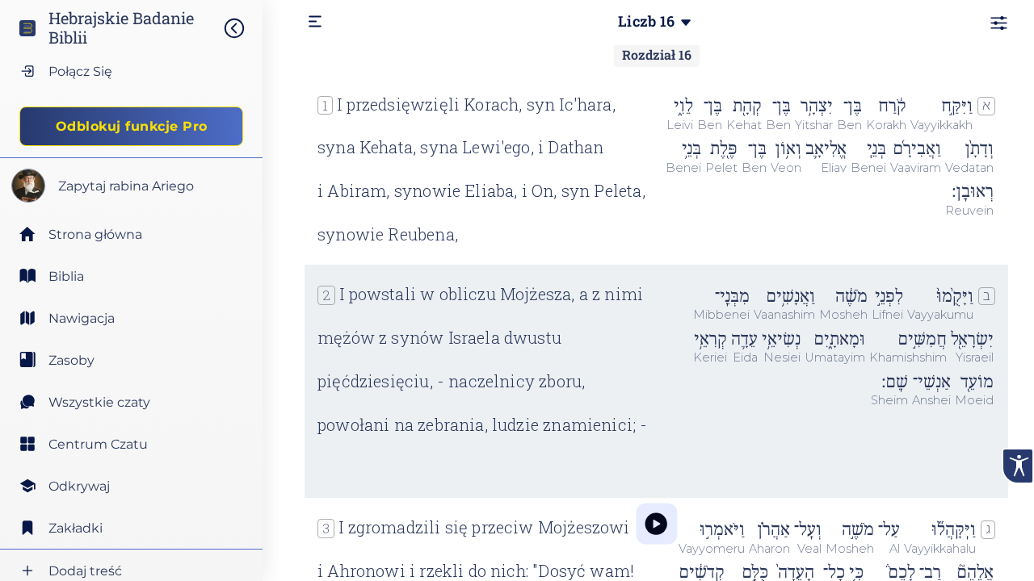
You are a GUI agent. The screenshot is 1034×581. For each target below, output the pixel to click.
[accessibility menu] (1018, 466)
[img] (242, 28)
